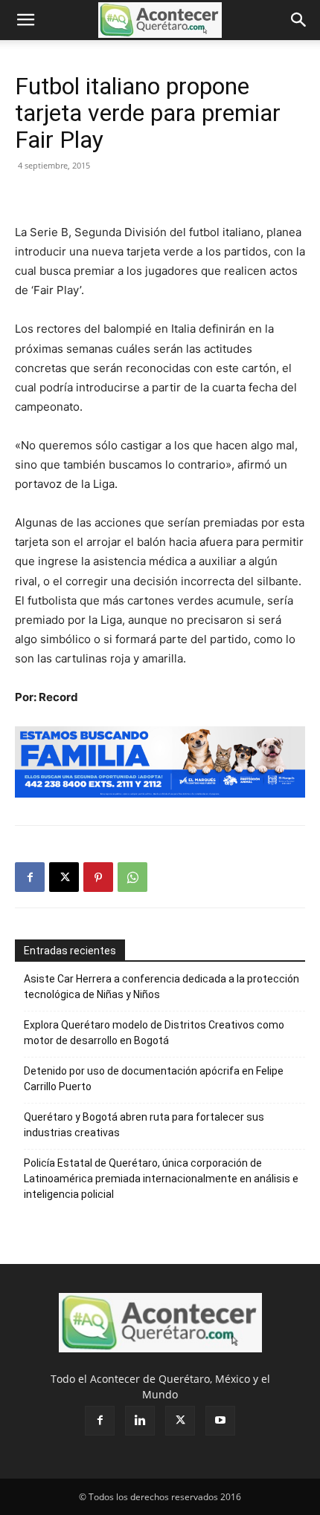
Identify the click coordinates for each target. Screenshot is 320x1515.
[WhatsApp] (132, 877)
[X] (64, 877)
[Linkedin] (140, 1421)
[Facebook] (30, 877)
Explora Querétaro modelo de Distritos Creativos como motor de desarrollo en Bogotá (154, 1032)
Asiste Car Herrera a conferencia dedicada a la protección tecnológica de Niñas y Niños (161, 986)
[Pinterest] (98, 877)
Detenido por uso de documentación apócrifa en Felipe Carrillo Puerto (154, 1078)
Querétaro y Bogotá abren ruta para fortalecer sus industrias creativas (144, 1124)
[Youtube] (220, 1421)
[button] (25, 20)
